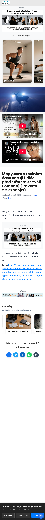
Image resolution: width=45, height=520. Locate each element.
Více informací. (26, 509)
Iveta (10, 198)
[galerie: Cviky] (17, 61)
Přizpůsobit (8, 515)
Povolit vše (37, 515)
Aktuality (35, 195)
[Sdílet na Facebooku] (9, 354)
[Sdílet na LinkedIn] (22, 354)
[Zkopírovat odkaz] (36, 354)
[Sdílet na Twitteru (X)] (15, 354)
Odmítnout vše (23, 515)
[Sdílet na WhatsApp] (29, 354)
